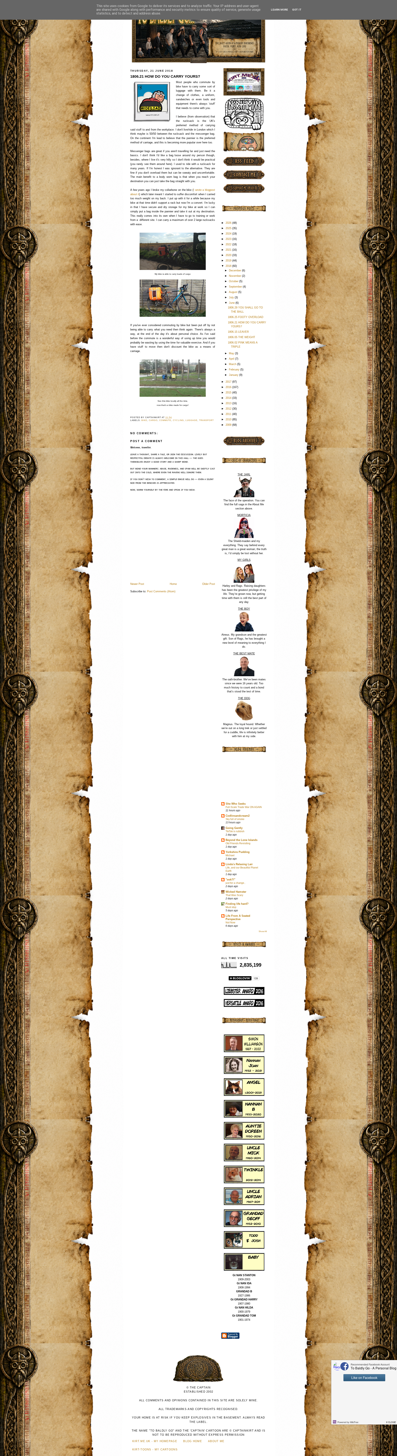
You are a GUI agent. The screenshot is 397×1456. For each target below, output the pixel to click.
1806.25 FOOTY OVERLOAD (245, 317)
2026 (229, 222)
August (233, 292)
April (232, 358)
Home (173, 583)
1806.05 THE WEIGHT (241, 337)
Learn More (279, 9)
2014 (229, 397)
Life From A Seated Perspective (238, 917)
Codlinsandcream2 (238, 815)
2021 (229, 249)
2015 (229, 392)
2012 (229, 408)
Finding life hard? (237, 903)
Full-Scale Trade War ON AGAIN (244, 807)
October (234, 281)
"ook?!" (230, 879)
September (236, 286)
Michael (230, 855)
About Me (216, 1441)
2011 (229, 414)
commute (165, 420)
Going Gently (234, 828)
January (234, 374)
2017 (229, 381)
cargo (153, 420)
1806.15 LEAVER (238, 331)
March (233, 364)
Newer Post (137, 583)
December (235, 270)
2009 (229, 424)
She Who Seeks (236, 803)
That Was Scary (234, 895)
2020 (229, 255)
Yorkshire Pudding (238, 852)
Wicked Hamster (236, 891)
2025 (229, 228)
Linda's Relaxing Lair (239, 864)
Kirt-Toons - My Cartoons (155, 1449)
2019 (229, 260)
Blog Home (192, 1441)
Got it (296, 9)
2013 (229, 403)
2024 (229, 233)
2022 (229, 244)
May (232, 353)
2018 (229, 265)
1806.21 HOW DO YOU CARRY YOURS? (165, 76)
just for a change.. (235, 883)
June (232, 302)
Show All (263, 931)
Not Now (230, 922)
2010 (229, 419)
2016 (229, 387)
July (232, 297)
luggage (191, 420)
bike (144, 420)
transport (206, 420)
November (235, 275)
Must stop (231, 907)
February (234, 369)
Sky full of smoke (235, 819)
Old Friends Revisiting (238, 843)
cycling (178, 420)
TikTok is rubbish (235, 831)
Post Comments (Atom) (161, 591)
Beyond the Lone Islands (241, 840)
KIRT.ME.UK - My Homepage (154, 1441)
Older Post (208, 583)
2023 (229, 239)
